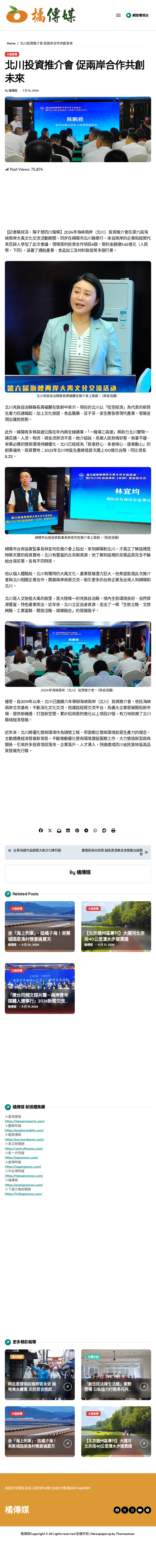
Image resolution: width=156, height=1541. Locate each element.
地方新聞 (17, 1356)
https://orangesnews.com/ (24, 1185)
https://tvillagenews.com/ (23, 1194)
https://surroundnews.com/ (24, 1139)
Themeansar (125, 1534)
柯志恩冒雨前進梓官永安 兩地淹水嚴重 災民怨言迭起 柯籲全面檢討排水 (32, 1389)
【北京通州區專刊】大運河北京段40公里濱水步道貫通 (114, 936)
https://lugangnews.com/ (23, 1166)
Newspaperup (101, 1534)
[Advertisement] (78, 200)
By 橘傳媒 (11, 90)
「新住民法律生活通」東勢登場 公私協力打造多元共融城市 (108, 1389)
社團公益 (93, 1356)
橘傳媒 (84, 872)
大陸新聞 (12, 54)
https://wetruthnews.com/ (24, 1148)
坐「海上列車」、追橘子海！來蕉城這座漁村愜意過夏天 (39, 936)
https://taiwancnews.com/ (24, 1176)
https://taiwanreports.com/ (25, 1121)
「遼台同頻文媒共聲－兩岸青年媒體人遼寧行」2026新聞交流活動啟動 (38, 1000)
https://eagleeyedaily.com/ (24, 1130)
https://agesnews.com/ (21, 1157)
